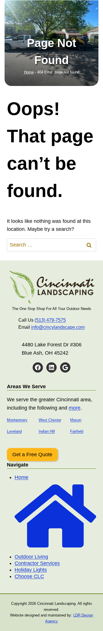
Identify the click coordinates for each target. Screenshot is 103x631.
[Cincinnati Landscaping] (51, 287)
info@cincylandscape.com (58, 327)
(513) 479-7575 (50, 320)
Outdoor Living (31, 557)
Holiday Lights (31, 570)
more (74, 408)
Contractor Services (37, 563)
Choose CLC (29, 576)
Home (29, 72)
